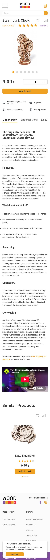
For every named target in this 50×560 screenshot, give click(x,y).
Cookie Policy (31, 559)
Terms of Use (31, 535)
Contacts (29, 530)
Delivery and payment (34, 519)
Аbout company (8, 519)
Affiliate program (8, 525)
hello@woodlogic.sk (38, 498)
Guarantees (30, 525)
